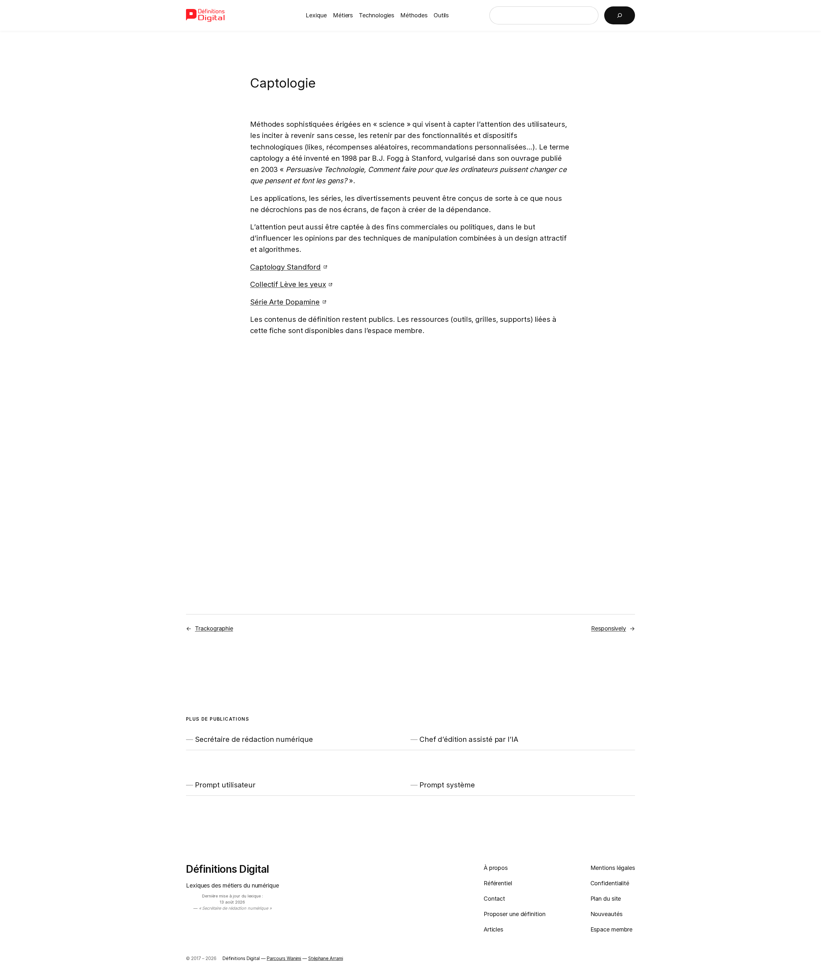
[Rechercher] (619, 15)
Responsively (608, 628)
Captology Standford (285, 267)
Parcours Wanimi (284, 958)
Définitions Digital (227, 869)
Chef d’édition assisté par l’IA (468, 739)
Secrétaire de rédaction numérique (254, 739)
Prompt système (447, 785)
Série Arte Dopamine (285, 302)
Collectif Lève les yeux (288, 284)
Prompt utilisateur (225, 785)
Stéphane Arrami (325, 958)
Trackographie (214, 628)
